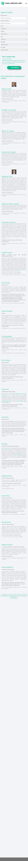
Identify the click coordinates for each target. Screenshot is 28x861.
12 (11, 597)
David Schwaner (7, 311)
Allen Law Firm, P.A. (6, 448)
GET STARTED (14, 67)
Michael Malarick (7, 567)
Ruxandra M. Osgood (9, 152)
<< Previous (4, 595)
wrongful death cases (6, 401)
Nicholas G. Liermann (9, 110)
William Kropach (7, 545)
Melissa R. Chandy (8, 131)
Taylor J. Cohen (6, 89)
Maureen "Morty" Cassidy (10, 204)
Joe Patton (5, 417)
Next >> (15, 597)
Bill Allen (4, 444)
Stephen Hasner (7, 253)
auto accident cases (21, 401)
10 (23, 595)
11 (26, 595)
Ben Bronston (6, 522)
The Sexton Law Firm (9, 222)
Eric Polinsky (6, 360)
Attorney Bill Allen (18, 454)
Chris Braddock (7, 336)
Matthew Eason (7, 476)
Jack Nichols (6, 283)
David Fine (5, 389)
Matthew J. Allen (7, 176)
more (14, 190)
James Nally (5, 496)
